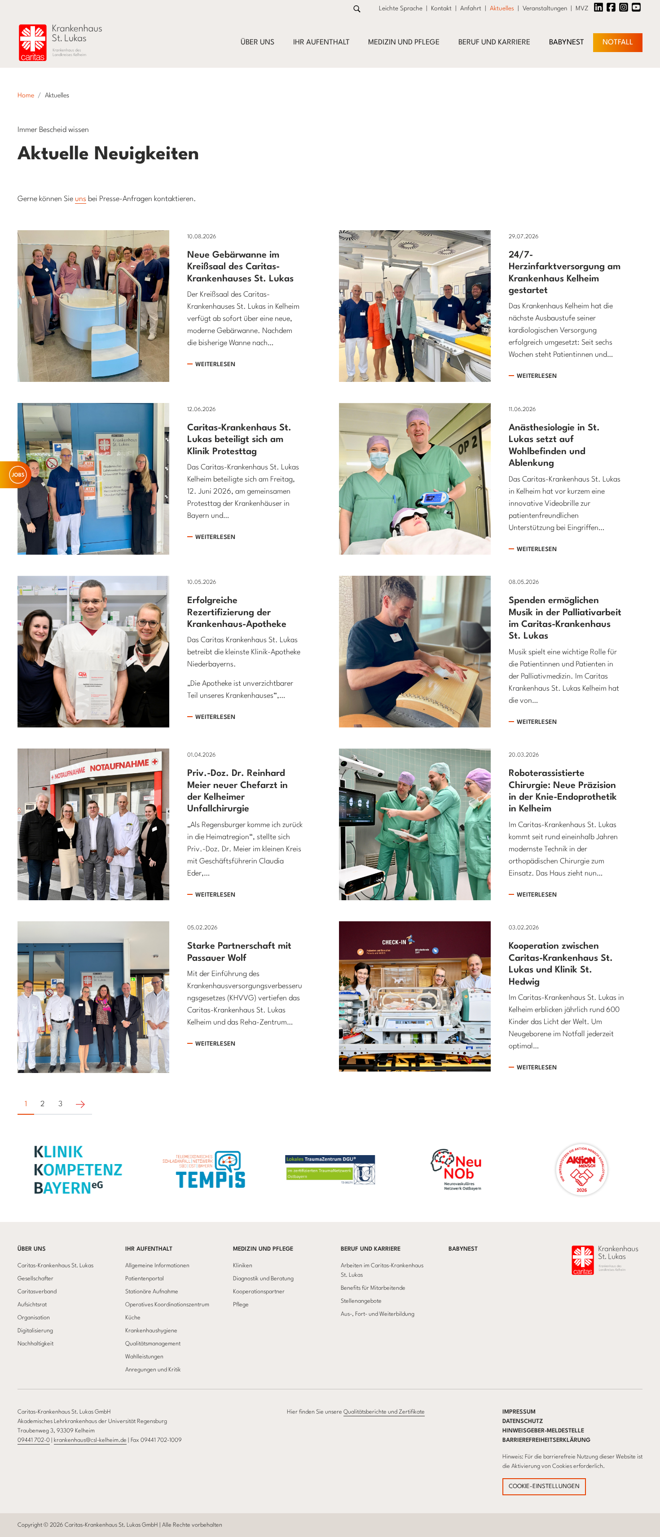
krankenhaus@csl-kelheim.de (90, 1440)
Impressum (519, 1412)
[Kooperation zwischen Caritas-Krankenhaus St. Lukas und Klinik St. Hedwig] (415, 997)
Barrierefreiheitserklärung (546, 1440)
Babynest (566, 42)
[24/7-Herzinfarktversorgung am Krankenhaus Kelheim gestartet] (415, 305)
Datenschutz (522, 1421)
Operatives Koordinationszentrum (167, 1305)
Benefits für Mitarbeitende (373, 1288)
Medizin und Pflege (404, 42)
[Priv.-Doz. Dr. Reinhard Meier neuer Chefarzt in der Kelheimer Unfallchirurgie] (93, 824)
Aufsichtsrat (32, 1305)
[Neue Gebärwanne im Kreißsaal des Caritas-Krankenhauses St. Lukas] (93, 305)
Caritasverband (37, 1292)
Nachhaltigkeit (35, 1344)
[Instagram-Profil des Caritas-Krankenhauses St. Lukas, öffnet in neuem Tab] (623, 7)
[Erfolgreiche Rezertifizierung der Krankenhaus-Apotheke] (93, 651)
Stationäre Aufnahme (151, 1292)
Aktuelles (502, 8)
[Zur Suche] (357, 9)
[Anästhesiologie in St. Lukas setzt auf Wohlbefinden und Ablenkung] (415, 478)
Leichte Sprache (400, 8)
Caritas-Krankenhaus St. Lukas (55, 1266)
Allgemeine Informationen (157, 1266)
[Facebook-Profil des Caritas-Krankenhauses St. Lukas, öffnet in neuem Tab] (611, 7)
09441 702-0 (34, 1440)
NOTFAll (618, 42)
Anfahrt (470, 8)
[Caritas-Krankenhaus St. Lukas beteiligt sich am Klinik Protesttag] (93, 478)
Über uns (257, 42)
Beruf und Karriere (494, 42)
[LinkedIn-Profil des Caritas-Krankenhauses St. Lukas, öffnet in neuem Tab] (598, 7)
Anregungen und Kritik (153, 1370)
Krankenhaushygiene (151, 1331)
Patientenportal (144, 1279)
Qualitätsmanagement (152, 1344)
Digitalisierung (35, 1331)
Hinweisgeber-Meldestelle (543, 1431)
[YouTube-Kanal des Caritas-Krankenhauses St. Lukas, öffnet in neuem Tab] (636, 7)
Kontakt (441, 8)
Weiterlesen (215, 365)
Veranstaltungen (545, 8)
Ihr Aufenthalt (321, 42)
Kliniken (242, 1266)
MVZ (582, 8)
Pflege (241, 1305)
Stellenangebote (361, 1301)
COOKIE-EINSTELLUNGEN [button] (544, 1486)
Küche (133, 1318)
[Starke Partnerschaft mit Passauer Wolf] (93, 997)
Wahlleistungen (144, 1357)
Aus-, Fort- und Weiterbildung (377, 1314)
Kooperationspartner (259, 1292)
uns (80, 199)
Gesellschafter (35, 1279)
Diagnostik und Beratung (263, 1279)
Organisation (34, 1318)
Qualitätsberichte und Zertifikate (384, 1412)
